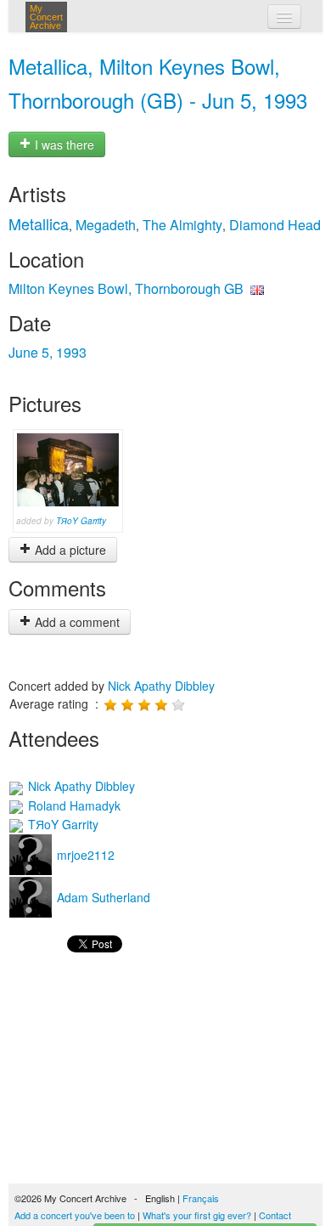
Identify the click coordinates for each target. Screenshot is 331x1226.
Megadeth (106, 224)
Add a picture (68, 549)
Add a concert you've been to (74, 1215)
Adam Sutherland (101, 897)
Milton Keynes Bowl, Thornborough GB (126, 288)
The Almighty (182, 224)
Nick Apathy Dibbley (161, 685)
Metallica (38, 223)
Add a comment (75, 621)
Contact (275, 1215)
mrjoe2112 (84, 854)
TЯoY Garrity (81, 521)
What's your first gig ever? (197, 1215)
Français (200, 1198)
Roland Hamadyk (73, 805)
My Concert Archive (46, 17)
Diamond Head (275, 224)
